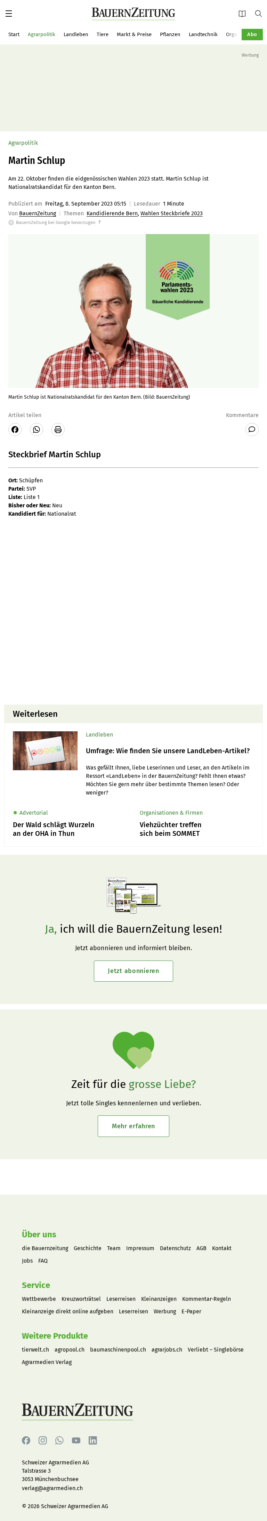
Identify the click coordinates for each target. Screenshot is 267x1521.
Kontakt (222, 1248)
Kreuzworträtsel (81, 1299)
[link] (170, 751)
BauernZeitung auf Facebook (26, 1441)
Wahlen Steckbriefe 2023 (171, 213)
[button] (8, 13)
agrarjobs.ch (167, 1349)
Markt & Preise (134, 34)
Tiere (102, 34)
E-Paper (244, 13)
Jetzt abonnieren (133, 971)
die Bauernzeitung (45, 1248)
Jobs (27, 1260)
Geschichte (88, 1248)
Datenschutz (175, 1248)
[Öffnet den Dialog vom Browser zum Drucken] (58, 429)
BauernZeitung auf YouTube (76, 1441)
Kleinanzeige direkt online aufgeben (67, 1311)
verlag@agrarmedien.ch (52, 1488)
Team (114, 1248)
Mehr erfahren (133, 1126)
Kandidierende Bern (112, 213)
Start (13, 34)
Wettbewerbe (39, 1299)
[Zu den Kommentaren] (252, 429)
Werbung (165, 1311)
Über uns (39, 1234)
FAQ (43, 1260)
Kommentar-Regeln (206, 1299)
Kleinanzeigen (159, 1299)
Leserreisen (121, 1299)
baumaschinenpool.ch (118, 1349)
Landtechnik (203, 34)
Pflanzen (170, 34)
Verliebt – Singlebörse (216, 1349)
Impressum (140, 1248)
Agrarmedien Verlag (47, 1362)
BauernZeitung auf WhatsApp (59, 1441)
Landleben (76, 34)
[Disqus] (133, 610)
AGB (201, 1248)
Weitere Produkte (55, 1336)
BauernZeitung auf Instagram (43, 1441)
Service (36, 1285)
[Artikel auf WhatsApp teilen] (36, 429)
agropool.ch (69, 1349)
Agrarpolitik (41, 34)
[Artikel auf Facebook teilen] (15, 429)
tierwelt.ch (35, 1349)
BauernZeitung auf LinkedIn (93, 1441)
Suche (261, 13)
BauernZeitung (37, 213)
